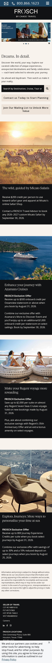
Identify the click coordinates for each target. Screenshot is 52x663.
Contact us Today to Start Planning (26, 97)
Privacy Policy (9, 659)
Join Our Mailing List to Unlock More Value (26, 109)
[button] (49, 642)
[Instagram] (10, 625)
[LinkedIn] (3, 625)
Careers (6, 620)
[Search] (47, 88)
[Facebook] (7, 625)
